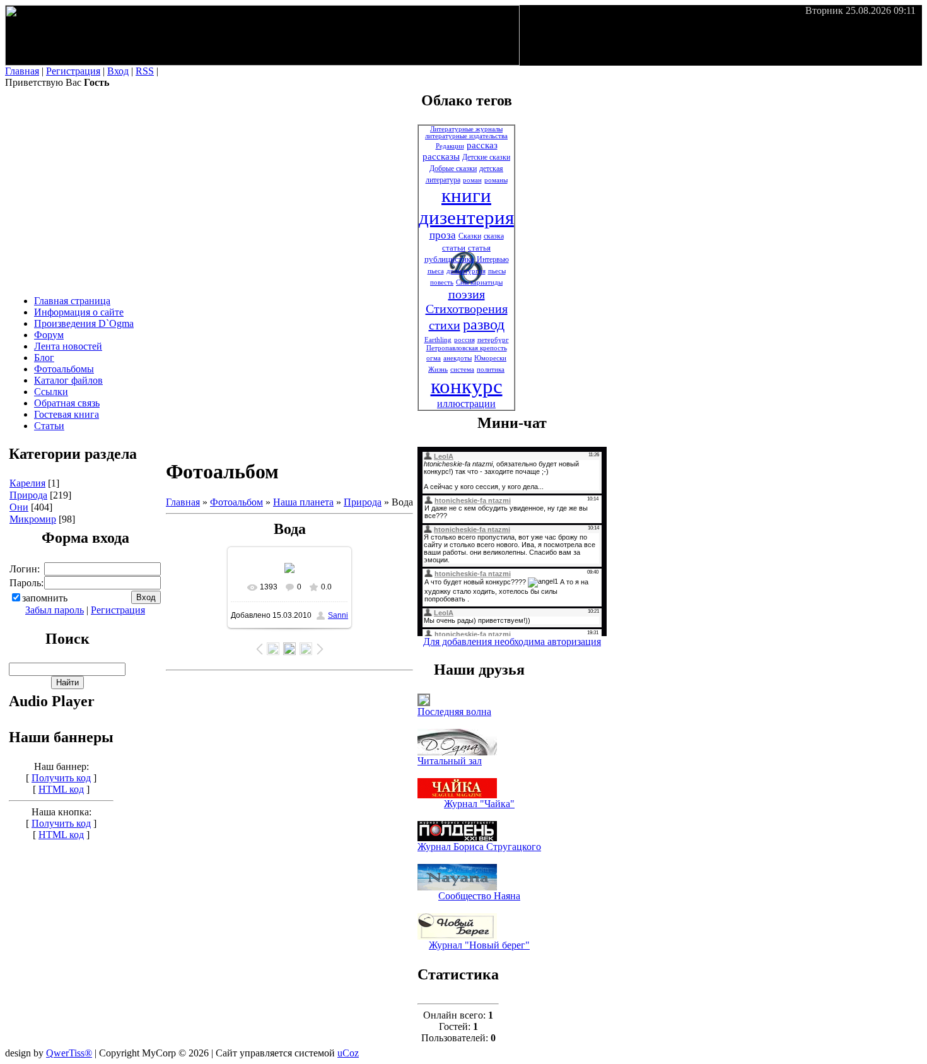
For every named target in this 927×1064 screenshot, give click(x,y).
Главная (22, 71)
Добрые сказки (453, 168)
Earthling (438, 339)
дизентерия (466, 217)
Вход (118, 71)
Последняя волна (454, 711)
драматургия (466, 271)
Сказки (469, 236)
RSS (145, 71)
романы (496, 180)
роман (472, 180)
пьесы (497, 271)
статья (479, 247)
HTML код (61, 789)
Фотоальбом (236, 502)
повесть (441, 282)
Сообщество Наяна (479, 895)
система (462, 369)
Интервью (493, 259)
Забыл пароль (54, 610)
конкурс (467, 386)
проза (442, 235)
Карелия (27, 483)
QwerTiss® (69, 1053)
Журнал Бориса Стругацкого (479, 846)
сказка (494, 236)
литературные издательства (466, 136)
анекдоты (457, 358)
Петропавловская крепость (466, 348)
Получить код (61, 777)
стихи (444, 325)
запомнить (44, 598)
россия (464, 339)
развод (483, 324)
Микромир (32, 519)
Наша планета (303, 502)
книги (466, 195)
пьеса (436, 271)
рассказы (441, 156)
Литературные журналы (466, 129)
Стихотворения (467, 309)
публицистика (449, 259)
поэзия (466, 294)
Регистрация (73, 71)
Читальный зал (449, 760)
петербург (493, 339)
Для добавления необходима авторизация (512, 641)
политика (490, 369)
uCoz (348, 1053)
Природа (28, 495)
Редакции (450, 146)
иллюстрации (466, 403)
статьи (453, 247)
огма (433, 358)
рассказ (482, 145)
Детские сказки (486, 157)
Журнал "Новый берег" (479, 945)
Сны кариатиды (479, 282)
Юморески (490, 358)
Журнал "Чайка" (479, 803)
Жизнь (438, 369)
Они (18, 507)
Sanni (338, 615)
